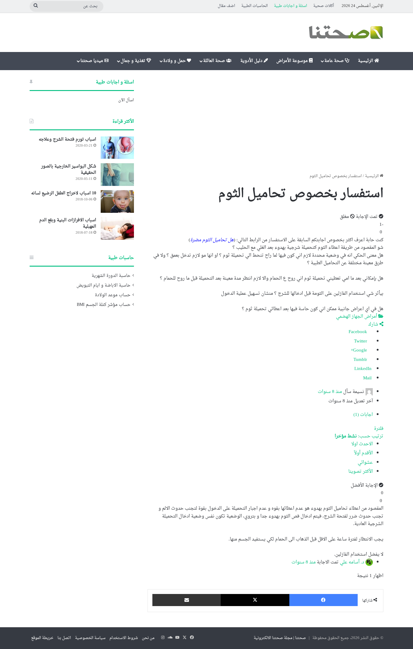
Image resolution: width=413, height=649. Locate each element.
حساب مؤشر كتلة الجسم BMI (103, 305)
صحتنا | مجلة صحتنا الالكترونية (280, 638)
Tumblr (360, 359)
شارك (373, 324)
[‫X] (255, 600)
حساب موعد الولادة (112, 295)
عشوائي (365, 462)
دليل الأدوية (252, 61)
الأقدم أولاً (363, 453)
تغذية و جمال (133, 61)
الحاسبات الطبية (254, 6)
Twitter (361, 341)
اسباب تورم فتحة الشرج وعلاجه (67, 139)
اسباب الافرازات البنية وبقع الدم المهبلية (67, 223)
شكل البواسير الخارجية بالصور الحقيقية (68, 169)
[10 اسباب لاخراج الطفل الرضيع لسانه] (117, 201)
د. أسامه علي (352, 562)
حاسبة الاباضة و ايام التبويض (103, 286)
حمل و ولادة (175, 61)
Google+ (359, 350)
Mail (368, 378)
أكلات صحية (323, 6)
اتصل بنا (64, 638)
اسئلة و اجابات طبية (290, 6)
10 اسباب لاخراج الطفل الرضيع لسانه (63, 193)
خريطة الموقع (42, 638)
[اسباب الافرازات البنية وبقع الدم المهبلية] (117, 228)
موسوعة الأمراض (292, 61)
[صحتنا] (345, 32)
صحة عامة (334, 61)
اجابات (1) (363, 414)
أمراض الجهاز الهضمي (357, 316)
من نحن (148, 638)
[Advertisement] (265, 121)
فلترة (378, 428)
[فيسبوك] (323, 600)
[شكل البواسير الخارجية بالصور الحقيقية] (117, 174)
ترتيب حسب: (359, 436)
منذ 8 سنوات (330, 392)
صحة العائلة (214, 61)
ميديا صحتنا (92, 61)
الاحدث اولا (362, 444)
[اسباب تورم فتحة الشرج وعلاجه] (117, 147)
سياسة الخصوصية (90, 638)
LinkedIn (363, 369)
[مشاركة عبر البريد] (186, 600)
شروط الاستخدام (123, 638)
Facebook (358, 332)
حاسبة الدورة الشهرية (111, 276)
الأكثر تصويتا (360, 471)
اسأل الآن (126, 100)
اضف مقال (226, 6)
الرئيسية (366, 61)
